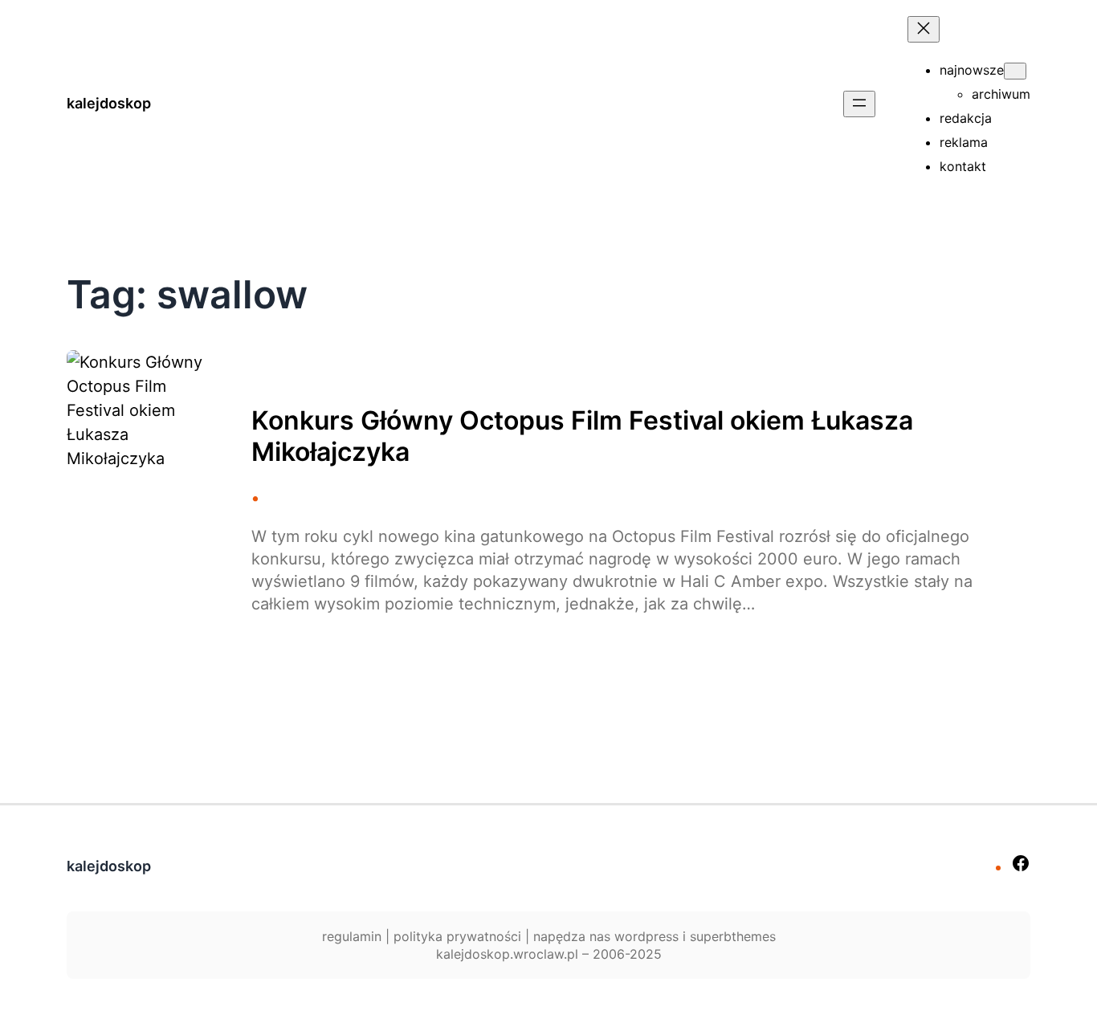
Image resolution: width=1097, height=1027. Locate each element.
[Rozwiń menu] (859, 104)
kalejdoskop (109, 103)
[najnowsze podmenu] (1015, 71)
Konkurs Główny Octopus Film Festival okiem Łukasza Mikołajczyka (582, 436)
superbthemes (733, 936)
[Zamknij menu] (923, 29)
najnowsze (972, 70)
